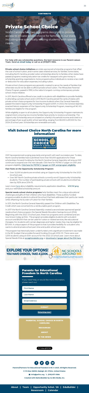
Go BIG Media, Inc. (57, 378)
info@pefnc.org (37, 374)
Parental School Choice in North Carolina (44, 321)
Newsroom (37, 390)
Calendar (53, 390)
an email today (24, 62)
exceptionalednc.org (34, 238)
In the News (44, 337)
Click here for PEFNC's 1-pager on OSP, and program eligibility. (49, 165)
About (44, 332)
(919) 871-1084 (54, 374)
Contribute (44, 14)
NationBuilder (41, 378)
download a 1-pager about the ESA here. (63, 238)
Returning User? (44, 312)
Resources (44, 328)
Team (25, 387)
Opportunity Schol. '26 (46, 387)
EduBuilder (69, 387)
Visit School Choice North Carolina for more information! (44, 132)
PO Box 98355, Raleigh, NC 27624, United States (45, 371)
